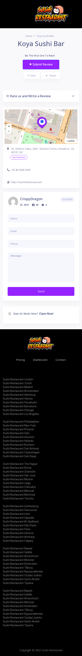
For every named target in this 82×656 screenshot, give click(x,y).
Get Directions (18, 157)
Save (33, 75)
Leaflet (71, 140)
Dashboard (40, 360)
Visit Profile (67, 199)
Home (29, 36)
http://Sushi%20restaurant (26, 182)
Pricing (20, 360)
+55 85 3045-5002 (21, 170)
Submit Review (43, 64)
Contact (60, 360)
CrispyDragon (31, 199)
